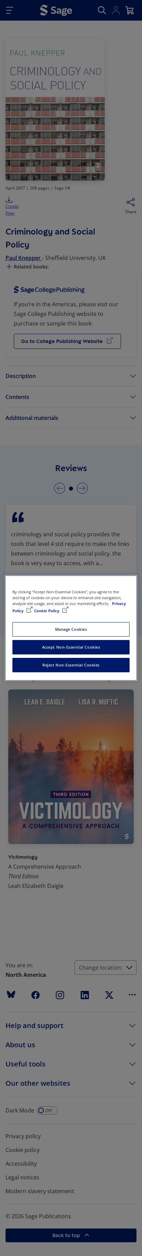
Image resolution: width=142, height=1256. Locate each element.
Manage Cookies (71, 629)
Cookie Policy (47, 610)
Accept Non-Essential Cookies (71, 647)
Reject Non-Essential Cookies (71, 664)
